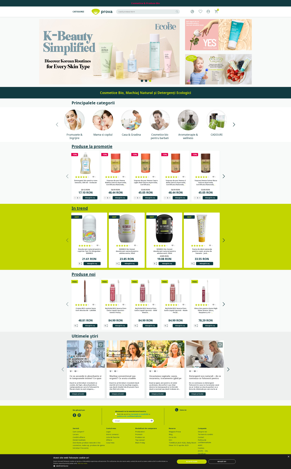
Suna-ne (183, 410)
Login (108, 431)
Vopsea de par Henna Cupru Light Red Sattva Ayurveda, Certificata (146, 182)
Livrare (76, 434)
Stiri (170, 440)
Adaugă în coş (90, 198)
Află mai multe (82, 463)
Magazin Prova (175, 431)
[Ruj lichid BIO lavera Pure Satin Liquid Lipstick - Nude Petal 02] (175, 291)
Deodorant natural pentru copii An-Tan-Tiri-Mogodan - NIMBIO (89, 251)
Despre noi (202, 431)
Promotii (138, 434)
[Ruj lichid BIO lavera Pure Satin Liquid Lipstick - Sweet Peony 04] (115, 291)
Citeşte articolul (78, 394)
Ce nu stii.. (173, 437)
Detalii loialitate (79, 440)
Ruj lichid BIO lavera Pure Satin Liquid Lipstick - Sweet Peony (115, 310)
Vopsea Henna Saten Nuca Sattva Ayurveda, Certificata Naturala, (206, 182)
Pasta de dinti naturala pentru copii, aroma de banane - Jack (202, 251)
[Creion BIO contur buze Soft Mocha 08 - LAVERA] (85, 291)
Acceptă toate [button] (191, 462)
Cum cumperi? (78, 431)
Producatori (140, 431)
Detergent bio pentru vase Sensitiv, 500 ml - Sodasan (85, 181)
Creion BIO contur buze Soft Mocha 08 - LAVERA (86, 309)
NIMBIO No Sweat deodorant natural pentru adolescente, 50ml (127, 251)
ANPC (200, 445)
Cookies (201, 448)
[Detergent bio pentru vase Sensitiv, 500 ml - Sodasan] (85, 163)
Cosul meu (110, 442)
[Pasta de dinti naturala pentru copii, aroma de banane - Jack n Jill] (202, 228)
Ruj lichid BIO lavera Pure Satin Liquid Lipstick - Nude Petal (175, 310)
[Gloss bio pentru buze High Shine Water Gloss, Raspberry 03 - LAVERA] (205, 291)
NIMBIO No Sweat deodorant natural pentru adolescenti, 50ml (164, 251)
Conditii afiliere (79, 437)
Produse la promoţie (92, 146)
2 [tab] (146, 81)
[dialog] (145, 461)
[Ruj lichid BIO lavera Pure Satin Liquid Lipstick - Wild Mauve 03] (145, 291)
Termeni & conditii (205, 434)
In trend (80, 208)
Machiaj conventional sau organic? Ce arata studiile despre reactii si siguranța (122, 377)
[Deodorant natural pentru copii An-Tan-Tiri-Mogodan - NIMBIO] (89, 228)
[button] (112, 466)
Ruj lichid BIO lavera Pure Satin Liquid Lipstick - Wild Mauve (145, 310)
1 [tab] (142, 81)
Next (233, 124)
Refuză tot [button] (222, 462)
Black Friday (140, 442)
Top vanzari (140, 440)
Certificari (202, 453)
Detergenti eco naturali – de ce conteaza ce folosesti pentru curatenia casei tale (205, 377)
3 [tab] (150, 81)
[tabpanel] (110, 51)
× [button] (288, 457)
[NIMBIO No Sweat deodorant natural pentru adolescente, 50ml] (127, 228)
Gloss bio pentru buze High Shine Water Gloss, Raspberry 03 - (205, 310)
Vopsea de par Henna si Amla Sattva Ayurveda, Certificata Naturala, (176, 182)
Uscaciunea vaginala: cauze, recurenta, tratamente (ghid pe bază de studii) (165, 377)
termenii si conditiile (139, 414)
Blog (170, 434)
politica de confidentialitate (129, 416)
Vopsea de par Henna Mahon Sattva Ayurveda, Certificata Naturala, (115, 182)
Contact (201, 437)
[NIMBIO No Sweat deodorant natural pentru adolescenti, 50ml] (164, 228)
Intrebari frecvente (81, 448)
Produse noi (83, 274)
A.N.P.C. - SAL (203, 451)
